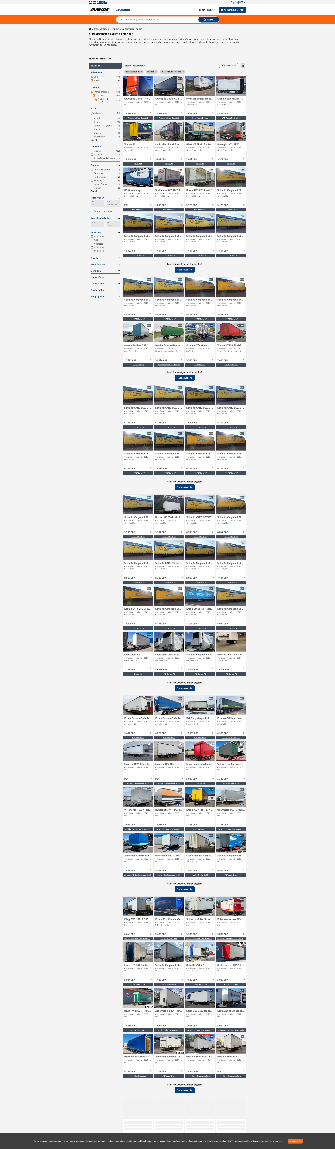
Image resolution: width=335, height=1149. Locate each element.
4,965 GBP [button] (222, 733)
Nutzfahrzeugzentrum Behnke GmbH (138, 829)
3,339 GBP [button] (191, 360)
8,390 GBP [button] (222, 423)
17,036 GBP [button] (130, 1026)
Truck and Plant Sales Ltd (138, 118)
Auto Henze (200, 783)
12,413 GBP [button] (161, 1026)
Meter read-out (98, 264)
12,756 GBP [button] (161, 825)
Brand (94, 108)
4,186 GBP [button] (160, 980)
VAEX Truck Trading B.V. (231, 118)
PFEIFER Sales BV (231, 209)
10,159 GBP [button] (192, 669)
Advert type (96, 72)
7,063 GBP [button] (191, 1026)
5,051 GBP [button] (222, 934)
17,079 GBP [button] (130, 360)
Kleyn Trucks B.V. (231, 365)
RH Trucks (169, 164)
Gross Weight (97, 284)
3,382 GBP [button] (129, 669)
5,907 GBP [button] (160, 532)
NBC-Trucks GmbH (200, 829)
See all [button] (94, 139)
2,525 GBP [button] (191, 870)
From (93, 222)
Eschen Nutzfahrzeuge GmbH (169, 875)
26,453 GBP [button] (192, 1071)
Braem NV (138, 674)
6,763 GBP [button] (129, 423)
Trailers (115, 28)
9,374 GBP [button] (222, 159)
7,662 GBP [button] (191, 159)
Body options (97, 296)
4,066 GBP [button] (160, 205)
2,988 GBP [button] (129, 825)
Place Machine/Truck (234, 9)
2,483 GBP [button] (222, 360)
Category (95, 87)
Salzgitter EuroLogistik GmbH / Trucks (231, 938)
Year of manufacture (101, 218)
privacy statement (265, 1141)
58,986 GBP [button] (161, 669)
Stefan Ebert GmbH (169, 984)
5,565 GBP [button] (222, 870)
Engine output (98, 290)
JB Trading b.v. (200, 365)
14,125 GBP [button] (161, 468)
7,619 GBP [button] (191, 980)
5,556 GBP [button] (191, 934)
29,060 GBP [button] (223, 669)
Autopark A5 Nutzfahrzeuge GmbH (138, 875)
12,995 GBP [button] (130, 113)
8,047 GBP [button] (222, 532)
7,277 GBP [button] (160, 1071)
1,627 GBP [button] (129, 870)
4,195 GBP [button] (222, 825)
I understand (295, 1141)
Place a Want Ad (184, 269)
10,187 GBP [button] (130, 251)
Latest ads (96, 232)
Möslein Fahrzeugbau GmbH (138, 783)
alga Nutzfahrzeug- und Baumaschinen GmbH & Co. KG (176, 829)
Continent (96, 146)
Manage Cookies (244, 1141)
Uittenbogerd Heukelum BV (169, 365)
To (108, 222)
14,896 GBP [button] (130, 159)
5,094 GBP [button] (160, 159)
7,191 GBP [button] (160, 251)
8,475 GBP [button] (222, 113)
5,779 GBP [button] (191, 205)
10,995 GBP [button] (161, 113)
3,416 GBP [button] (191, 825)
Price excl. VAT (98, 198)
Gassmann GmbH (200, 984)
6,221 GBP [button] (160, 733)
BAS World (138, 164)
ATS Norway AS (169, 674)
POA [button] (126, 205)
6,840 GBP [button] (129, 934)
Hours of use (97, 277)
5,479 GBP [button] (222, 205)
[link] (138, 86)
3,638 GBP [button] (191, 113)
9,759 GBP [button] (129, 532)
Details (94, 258)
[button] (105, 66)
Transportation (101, 28)
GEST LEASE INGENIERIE (231, 737)
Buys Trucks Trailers (200, 118)
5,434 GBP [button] (129, 733)
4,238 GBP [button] (191, 624)
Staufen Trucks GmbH (200, 875)
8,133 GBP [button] (129, 1071)
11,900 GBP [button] (192, 423)
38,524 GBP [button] (161, 360)
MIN (93, 202)
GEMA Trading (138, 365)
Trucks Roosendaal (138, 209)
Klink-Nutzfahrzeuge (231, 783)
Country (95, 165)
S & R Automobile (138, 984)
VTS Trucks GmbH (231, 875)
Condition (96, 271)
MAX (108, 202)
